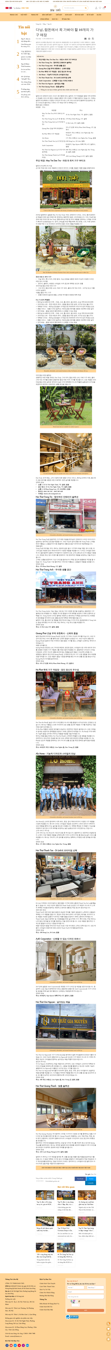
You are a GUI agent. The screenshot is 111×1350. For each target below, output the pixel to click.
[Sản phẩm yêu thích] (100, 8)
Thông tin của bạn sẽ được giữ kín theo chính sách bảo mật (59, 90)
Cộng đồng (44, 19)
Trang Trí (34, 15)
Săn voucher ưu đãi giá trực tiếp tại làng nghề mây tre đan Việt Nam (66, 1167)
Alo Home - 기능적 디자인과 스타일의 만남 (54, 74)
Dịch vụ (55, 19)
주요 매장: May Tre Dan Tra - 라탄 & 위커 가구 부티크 (58, 59)
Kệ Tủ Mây (90, 15)
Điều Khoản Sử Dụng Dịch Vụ (49, 1304)
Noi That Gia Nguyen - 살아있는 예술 (51, 83)
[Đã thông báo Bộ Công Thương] (71, 1317)
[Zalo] (108, 1339)
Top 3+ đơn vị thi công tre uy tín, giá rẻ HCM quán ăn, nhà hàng (44, 1204)
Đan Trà (93, 1174)
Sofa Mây (68, 15)
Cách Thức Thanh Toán (47, 1286)
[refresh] (79, 1301)
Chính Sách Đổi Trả (46, 1307)
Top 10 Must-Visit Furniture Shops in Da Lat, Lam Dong (65, 1230)
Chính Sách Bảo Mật (46, 1310)
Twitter (91, 1179)
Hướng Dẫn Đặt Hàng (47, 1295)
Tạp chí (39, 1198)
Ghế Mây (59, 15)
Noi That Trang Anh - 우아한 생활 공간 (52, 65)
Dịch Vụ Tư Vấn (45, 1289)
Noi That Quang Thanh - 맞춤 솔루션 (51, 87)
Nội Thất (24, 15)
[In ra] (89, 39)
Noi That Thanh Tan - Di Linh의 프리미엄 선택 (55, 78)
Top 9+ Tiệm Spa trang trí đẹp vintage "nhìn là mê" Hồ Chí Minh (86, 1230)
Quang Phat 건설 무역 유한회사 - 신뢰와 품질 (54, 68)
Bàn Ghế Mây (47, 15)
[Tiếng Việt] (6, 7)
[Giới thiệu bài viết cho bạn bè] (85, 39)
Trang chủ (14, 15)
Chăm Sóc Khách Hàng (47, 1292)
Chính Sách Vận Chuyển (47, 1283)
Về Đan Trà (66, 19)
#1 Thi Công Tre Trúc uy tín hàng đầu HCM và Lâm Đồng (65, 1256)
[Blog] (55, 8)
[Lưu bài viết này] (93, 39)
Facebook (80, 1179)
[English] (10, 7)
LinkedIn (90, 1183)
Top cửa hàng (62, 1224)
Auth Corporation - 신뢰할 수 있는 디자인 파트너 (56, 81)
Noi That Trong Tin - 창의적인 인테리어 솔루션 (55, 62)
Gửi (85, 1310)
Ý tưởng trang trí (42, 1251)
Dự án (99, 15)
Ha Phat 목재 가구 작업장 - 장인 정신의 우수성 (55, 71)
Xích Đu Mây (79, 15)
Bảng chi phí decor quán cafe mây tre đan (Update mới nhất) (45, 1230)
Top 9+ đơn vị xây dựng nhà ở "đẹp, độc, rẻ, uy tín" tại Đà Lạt (65, 1204)
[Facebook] (108, 1334)
